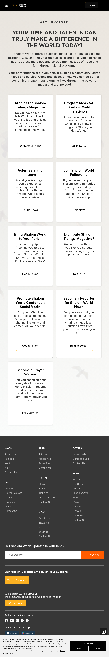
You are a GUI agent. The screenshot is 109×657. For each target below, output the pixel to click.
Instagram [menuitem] (44, 522)
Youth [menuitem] (8, 463)
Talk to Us (79, 274)
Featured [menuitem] (43, 488)
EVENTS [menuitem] (77, 448)
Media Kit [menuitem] (78, 497)
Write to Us (79, 146)
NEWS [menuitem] (42, 512)
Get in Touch (30, 274)
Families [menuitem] (9, 458)
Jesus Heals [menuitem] (79, 454)
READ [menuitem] (42, 448)
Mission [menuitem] (77, 479)
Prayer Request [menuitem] (13, 493)
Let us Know (30, 210)
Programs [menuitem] (10, 502)
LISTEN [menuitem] (43, 478)
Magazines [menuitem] (45, 458)
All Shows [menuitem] (10, 454)
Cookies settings (88, 643)
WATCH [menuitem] (9, 448)
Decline (97, 648)
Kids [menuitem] (7, 467)
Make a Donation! (17, 580)
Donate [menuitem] (77, 511)
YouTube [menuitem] (43, 531)
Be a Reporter (78, 345)
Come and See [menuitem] (81, 458)
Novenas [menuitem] (10, 506)
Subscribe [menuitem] (44, 463)
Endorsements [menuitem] (80, 493)
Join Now (79, 210)
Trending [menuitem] (43, 493)
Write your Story (30, 146)
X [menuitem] (39, 527)
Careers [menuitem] (77, 506)
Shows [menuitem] (42, 484)
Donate (91, 5)
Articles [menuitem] (43, 454)
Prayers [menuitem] (9, 497)
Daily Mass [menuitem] (11, 488)
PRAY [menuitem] (8, 482)
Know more (15, 603)
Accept (79, 648)
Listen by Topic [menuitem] (47, 497)
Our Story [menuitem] (78, 484)
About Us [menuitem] (78, 515)
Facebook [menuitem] (44, 518)
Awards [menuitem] (77, 488)
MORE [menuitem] (76, 473)
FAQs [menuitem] (76, 502)
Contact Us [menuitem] (11, 472)
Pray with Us (30, 413)
